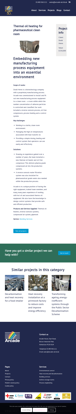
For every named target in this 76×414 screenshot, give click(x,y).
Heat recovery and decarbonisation (50, 374)
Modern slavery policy (12, 383)
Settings (52, 410)
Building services (44, 377)
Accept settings (26, 410)
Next (68, 291)
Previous (8, 291)
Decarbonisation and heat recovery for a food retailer (14, 297)
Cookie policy (9, 386)
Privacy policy (9, 380)
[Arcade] (8, 10)
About (7, 371)
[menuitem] (41, 2)
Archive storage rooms (46, 380)
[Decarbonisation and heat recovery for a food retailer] (14, 283)
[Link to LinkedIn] (69, 2)
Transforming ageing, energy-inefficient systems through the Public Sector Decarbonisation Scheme (60, 304)
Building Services (26, 219)
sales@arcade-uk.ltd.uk (58, 2)
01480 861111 (41, 2)
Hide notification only (40, 410)
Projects (7, 374)
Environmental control (46, 371)
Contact (7, 377)
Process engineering (45, 383)
